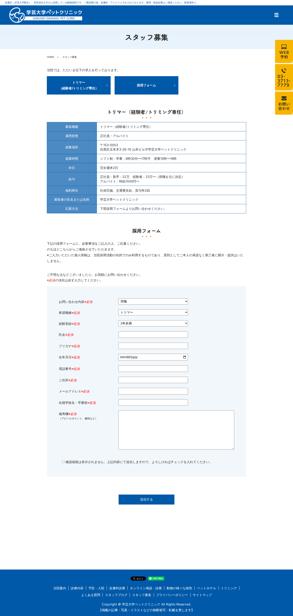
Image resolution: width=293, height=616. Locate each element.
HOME (50, 56)
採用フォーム (146, 85)
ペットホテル (206, 588)
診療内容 (77, 588)
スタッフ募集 (141, 595)
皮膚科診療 (117, 588)
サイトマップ (202, 595)
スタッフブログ (116, 595)
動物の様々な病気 (179, 588)
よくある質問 (90, 595)
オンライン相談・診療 (146, 588)
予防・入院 (96, 588)
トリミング (229, 588)
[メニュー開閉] (276, 15)
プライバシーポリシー (172, 595)
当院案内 (59, 588)
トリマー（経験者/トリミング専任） (78, 85)
